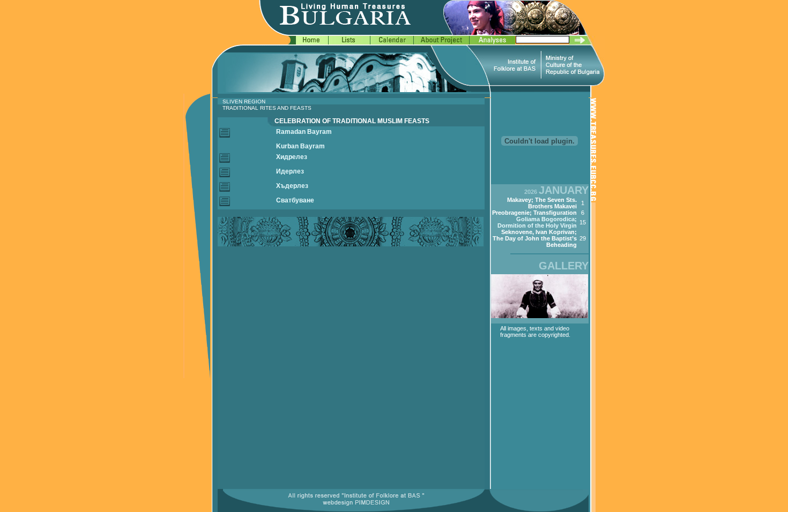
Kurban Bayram (300, 146)
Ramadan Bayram (304, 131)
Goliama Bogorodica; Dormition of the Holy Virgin (537, 222)
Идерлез (290, 171)
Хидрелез (291, 157)
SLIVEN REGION (243, 101)
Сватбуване (295, 200)
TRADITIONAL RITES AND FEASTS (266, 108)
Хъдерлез (292, 186)
